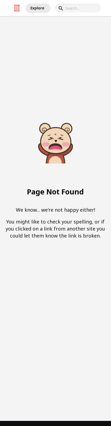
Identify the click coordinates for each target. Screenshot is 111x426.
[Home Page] (17, 8)
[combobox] (78, 8)
